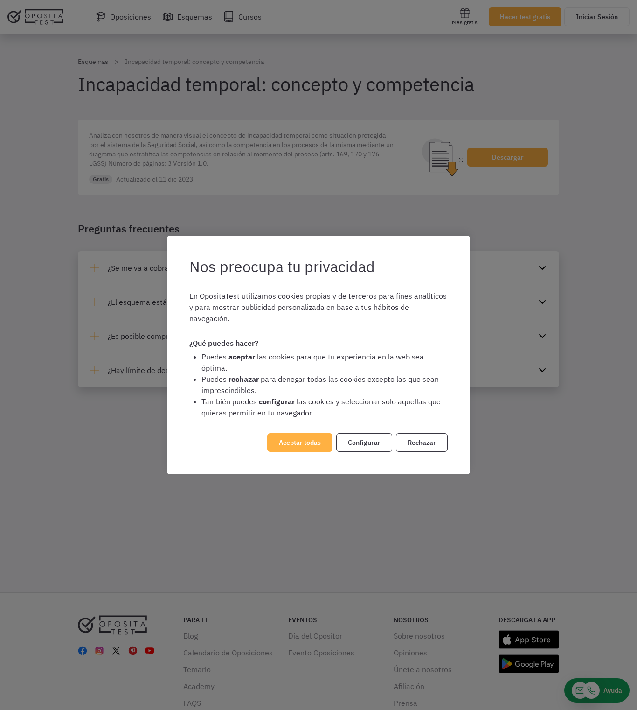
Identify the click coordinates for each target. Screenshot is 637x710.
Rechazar (422, 442)
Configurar (364, 442)
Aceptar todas (300, 442)
